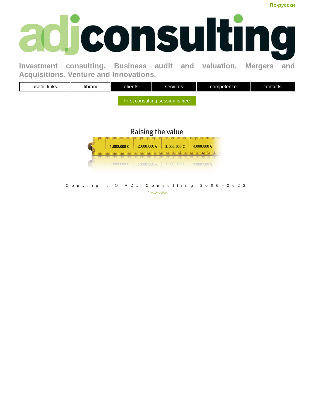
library (90, 86)
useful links (45, 86)
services (174, 86)
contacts (272, 86)
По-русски (282, 5)
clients (131, 86)
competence (223, 86)
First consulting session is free (157, 100)
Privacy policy (157, 192)
